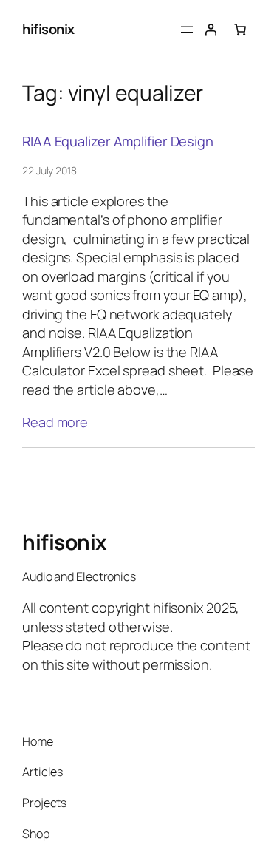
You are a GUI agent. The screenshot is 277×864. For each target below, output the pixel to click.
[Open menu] (187, 29)
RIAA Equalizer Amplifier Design (117, 141)
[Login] (210, 29)
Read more (55, 422)
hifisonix (48, 29)
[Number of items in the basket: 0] (240, 29)
